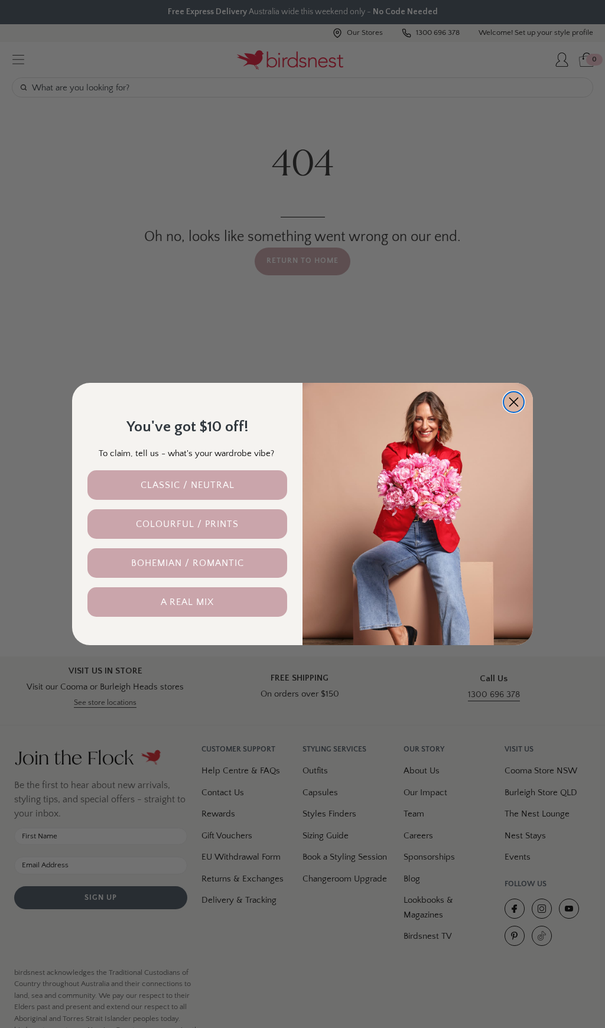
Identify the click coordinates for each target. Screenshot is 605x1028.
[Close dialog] (513, 402)
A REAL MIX (187, 602)
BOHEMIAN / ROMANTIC (187, 563)
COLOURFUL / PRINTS (187, 524)
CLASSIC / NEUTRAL (188, 485)
